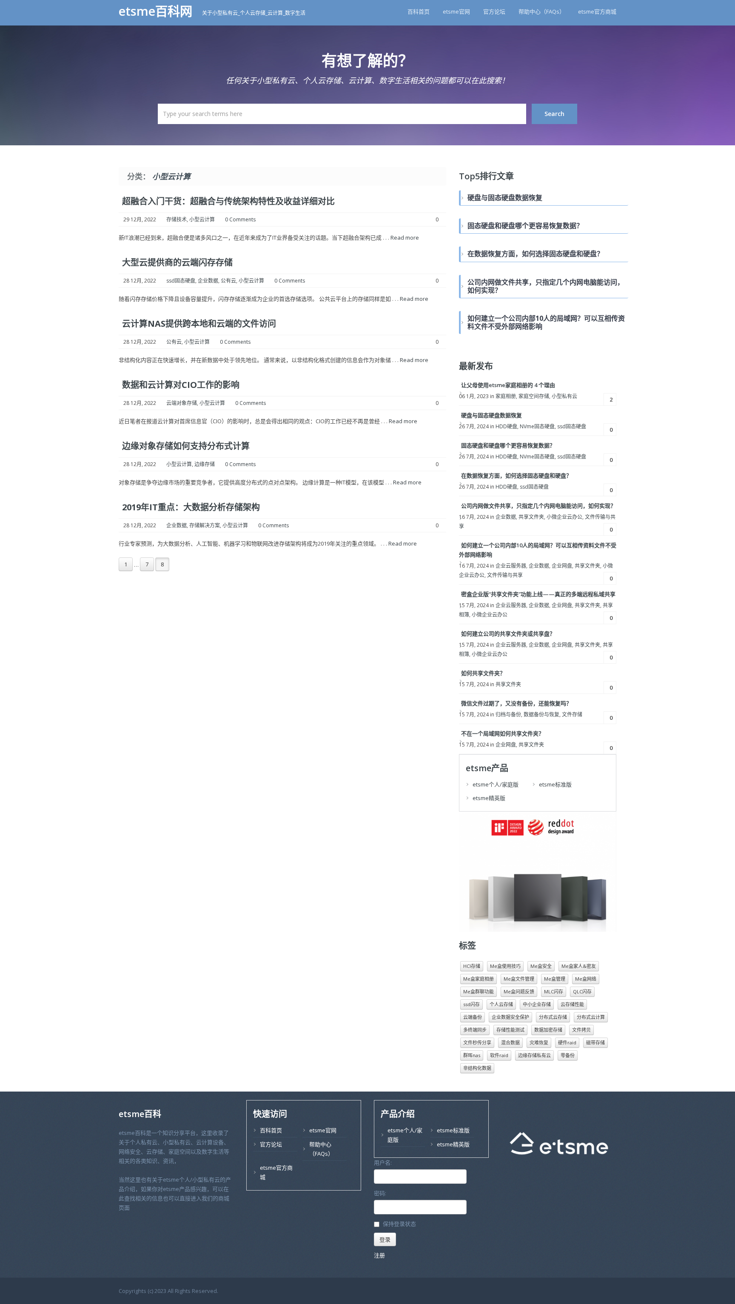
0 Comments (240, 219)
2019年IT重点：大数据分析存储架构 (191, 507)
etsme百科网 (157, 11)
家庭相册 (506, 396)
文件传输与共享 (505, 575)
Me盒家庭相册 (478, 979)
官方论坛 (494, 11)
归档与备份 (508, 714)
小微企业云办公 (564, 516)
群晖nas (471, 1055)
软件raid (499, 1055)
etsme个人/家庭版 (495, 784)
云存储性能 (572, 1004)
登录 (384, 1239)
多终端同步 (475, 1030)
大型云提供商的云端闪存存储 (177, 262)
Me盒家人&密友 (578, 966)
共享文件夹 (531, 516)
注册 (379, 1255)
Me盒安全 (541, 966)
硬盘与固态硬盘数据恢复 (491, 415)
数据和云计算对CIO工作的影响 (180, 384)
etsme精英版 (489, 798)
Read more (404, 237)
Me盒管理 (554, 979)
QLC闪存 (582, 991)
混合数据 (510, 1042)
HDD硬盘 (506, 426)
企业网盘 (562, 565)
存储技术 (176, 219)
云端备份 (472, 1017)
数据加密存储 (548, 1030)
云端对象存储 (181, 403)
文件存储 (572, 714)
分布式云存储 (553, 1017)
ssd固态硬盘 (180, 280)
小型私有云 (564, 396)
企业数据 (208, 280)
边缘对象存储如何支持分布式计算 (186, 446)
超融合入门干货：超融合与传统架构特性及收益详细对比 (228, 201)
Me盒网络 (585, 979)
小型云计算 (202, 219)
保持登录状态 (399, 1224)
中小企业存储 (537, 1004)
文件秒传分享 (477, 1042)
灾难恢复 (539, 1042)
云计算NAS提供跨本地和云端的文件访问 (199, 323)
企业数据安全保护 (510, 1017)
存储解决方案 (204, 525)
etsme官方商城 (597, 11)
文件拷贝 (581, 1030)
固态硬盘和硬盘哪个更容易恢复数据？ (508, 445)
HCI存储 (471, 966)
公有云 (228, 280)
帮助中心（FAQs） (541, 11)
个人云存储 (501, 1004)
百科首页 (418, 11)
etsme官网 (456, 11)
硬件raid (567, 1042)
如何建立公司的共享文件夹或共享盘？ (508, 633)
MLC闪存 (553, 991)
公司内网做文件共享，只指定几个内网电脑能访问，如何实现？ (538, 505)
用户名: (383, 1162)
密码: (380, 1193)
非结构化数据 (477, 1068)
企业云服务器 (511, 565)
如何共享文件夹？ (483, 673)
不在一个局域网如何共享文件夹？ (502, 733)
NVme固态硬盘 (537, 426)
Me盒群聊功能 (478, 991)
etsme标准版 (555, 784)
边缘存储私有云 (534, 1055)
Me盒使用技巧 (505, 966)
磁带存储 (595, 1042)
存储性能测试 (510, 1030)
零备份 (568, 1055)
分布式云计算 (591, 1017)
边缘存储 (204, 464)
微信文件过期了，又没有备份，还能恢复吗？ (516, 703)
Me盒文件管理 (519, 979)
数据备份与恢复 (541, 714)
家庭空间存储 (533, 396)
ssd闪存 (471, 1004)
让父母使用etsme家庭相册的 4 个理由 (508, 385)
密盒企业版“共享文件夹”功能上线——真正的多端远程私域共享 (538, 594)
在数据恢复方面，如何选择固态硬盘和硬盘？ (516, 475)
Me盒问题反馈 (519, 991)
